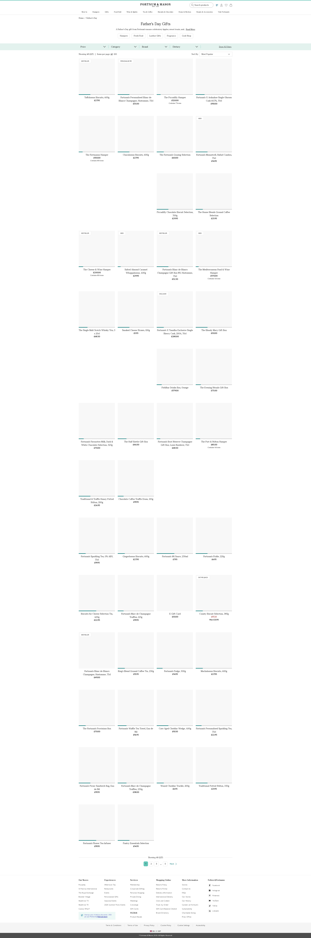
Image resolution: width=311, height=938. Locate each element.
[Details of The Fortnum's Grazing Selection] (175, 134)
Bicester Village (84, 897)
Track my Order (162, 905)
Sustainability (187, 909)
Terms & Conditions (113, 925)
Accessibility (200, 925)
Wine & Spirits (132, 12)
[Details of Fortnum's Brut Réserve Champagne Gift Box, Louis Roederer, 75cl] (175, 421)
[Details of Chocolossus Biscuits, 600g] (136, 134)
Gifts (107, 12)
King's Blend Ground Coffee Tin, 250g (136, 671)
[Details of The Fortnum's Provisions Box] (97, 708)
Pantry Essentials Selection (136, 843)
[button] (225, 2)
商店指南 (133, 913)
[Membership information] (217, 5)
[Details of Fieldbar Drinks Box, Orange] (175, 367)
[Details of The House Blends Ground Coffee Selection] (214, 191)
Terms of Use (133, 925)
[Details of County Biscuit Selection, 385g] (214, 593)
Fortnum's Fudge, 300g (175, 671)
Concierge (134, 905)
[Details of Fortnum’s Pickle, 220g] (214, 536)
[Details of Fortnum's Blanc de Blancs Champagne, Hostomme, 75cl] (97, 650)
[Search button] (192, 5)
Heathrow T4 (84, 905)
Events (106, 893)
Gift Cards (134, 909)
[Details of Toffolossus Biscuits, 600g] (97, 77)
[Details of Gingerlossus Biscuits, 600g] (136, 536)
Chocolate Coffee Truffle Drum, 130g (136, 499)
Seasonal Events (110, 901)
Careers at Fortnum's (190, 905)
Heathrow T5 (84, 901)
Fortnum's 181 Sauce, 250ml (175, 556)
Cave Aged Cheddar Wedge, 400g (175, 728)
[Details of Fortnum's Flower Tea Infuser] (97, 822)
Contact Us (186, 889)
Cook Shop (186, 36)
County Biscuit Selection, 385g (214, 613)
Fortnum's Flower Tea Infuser (97, 843)
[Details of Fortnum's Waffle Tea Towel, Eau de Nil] (136, 708)
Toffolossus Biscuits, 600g (96, 97)
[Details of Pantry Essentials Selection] (136, 822)
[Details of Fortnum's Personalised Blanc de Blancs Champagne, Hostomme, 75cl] (136, 77)
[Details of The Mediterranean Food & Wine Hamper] (214, 249)
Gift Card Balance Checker (166, 909)
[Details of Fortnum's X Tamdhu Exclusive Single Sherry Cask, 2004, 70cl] (175, 309)
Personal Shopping (137, 893)
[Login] (221, 4)
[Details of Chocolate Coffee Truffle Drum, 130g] (136, 478)
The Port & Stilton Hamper (214, 441)
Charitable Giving (189, 913)
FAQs (184, 893)
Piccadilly (82, 885)
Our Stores (186, 897)
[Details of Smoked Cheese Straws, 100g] (136, 309)
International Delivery (164, 897)
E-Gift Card (175, 613)
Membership (134, 885)
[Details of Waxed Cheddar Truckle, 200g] (175, 765)
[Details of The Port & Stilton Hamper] (214, 421)
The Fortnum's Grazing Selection (175, 154)
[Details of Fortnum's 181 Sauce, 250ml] (175, 536)
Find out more (102, 917)
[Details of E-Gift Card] (175, 593)
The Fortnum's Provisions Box (97, 728)
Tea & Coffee (147, 12)
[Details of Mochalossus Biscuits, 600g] (214, 650)
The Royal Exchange (86, 893)
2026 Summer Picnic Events (114, 905)
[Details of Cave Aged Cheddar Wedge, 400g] (175, 708)
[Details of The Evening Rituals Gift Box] (214, 367)
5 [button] (165, 864)
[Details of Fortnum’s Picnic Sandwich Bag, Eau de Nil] (97, 765)
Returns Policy (161, 885)
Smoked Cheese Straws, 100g (136, 330)
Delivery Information (164, 893)
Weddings (134, 901)
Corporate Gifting (137, 889)
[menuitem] (84, 12)
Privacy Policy (149, 925)
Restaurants (108, 889)
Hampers (95, 12)
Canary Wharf (84, 909)
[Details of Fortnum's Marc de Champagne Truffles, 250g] (136, 765)
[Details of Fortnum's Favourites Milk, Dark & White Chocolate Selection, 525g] (97, 421)
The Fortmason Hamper (97, 154)
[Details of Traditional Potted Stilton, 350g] (214, 765)
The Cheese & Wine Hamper (97, 269)
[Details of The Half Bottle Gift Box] (136, 421)
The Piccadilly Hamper (175, 97)
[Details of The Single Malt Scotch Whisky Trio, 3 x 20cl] (97, 309)
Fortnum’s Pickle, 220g (214, 556)
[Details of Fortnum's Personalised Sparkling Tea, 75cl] (214, 708)
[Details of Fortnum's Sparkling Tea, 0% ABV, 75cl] (97, 536)
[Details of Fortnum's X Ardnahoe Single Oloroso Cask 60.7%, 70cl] (214, 77)
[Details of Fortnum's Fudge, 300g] (175, 650)
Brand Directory (162, 913)
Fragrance (171, 36)
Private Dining (135, 897)
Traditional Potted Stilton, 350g (214, 785)
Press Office (186, 917)
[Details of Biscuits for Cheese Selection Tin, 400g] (97, 593)
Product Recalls (136, 917)
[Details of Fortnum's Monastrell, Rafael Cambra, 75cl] (214, 134)
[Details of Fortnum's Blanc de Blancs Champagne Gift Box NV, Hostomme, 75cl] (175, 249)
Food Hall (117, 12)
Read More (190, 29)
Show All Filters (225, 46)
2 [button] (151, 864)
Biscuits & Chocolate (165, 12)
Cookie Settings (183, 925)
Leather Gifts (155, 36)
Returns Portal (161, 889)
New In (84, 12)
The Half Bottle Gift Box (136, 441)
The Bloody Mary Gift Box (214, 330)
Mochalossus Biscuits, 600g (214, 671)
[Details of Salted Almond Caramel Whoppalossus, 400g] (136, 249)
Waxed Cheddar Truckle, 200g (175, 785)
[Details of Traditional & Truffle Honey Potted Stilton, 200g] (97, 478)
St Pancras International (88, 889)
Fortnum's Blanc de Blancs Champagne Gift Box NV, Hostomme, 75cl (175, 272)
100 (115, 54)
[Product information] (112, 92)
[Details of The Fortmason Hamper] (97, 134)
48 (112, 54)
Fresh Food (138, 36)
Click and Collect (162, 901)
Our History (186, 901)
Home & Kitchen (185, 12)
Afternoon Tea (110, 885)
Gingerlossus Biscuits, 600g (136, 556)
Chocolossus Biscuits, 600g (136, 154)
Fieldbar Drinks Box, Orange (175, 387)
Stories (184, 885)
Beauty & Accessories (204, 12)
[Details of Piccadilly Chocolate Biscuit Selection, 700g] (175, 191)
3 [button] (156, 864)
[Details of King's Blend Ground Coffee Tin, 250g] (136, 650)
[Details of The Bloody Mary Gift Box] (214, 309)
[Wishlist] (226, 5)
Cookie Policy (166, 925)
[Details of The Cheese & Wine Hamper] (97, 249)
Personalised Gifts (111, 897)
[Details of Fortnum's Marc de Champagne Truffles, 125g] (136, 593)
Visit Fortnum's (223, 12)
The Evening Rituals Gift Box (214, 387)
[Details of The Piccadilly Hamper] (175, 77)
